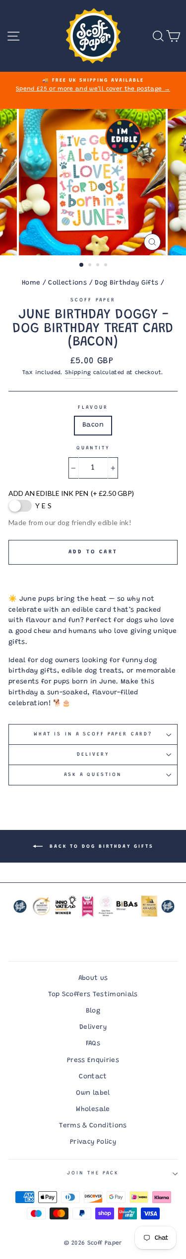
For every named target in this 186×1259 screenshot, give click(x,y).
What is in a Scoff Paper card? (93, 734)
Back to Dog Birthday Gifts (100, 846)
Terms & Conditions (92, 1125)
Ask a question (93, 775)
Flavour (93, 407)
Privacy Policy (93, 1142)
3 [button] (98, 265)
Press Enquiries (93, 1060)
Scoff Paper (93, 300)
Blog (93, 1011)
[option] (93, 86)
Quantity (93, 448)
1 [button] (81, 265)
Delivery (93, 754)
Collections (67, 283)
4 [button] (106, 265)
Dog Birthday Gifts (126, 283)
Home (31, 283)
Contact (93, 1076)
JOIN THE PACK (93, 1173)
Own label (93, 1093)
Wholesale (93, 1109)
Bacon (93, 425)
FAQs (93, 1043)
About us (93, 978)
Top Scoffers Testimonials (93, 994)
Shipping (78, 373)
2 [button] (90, 265)
